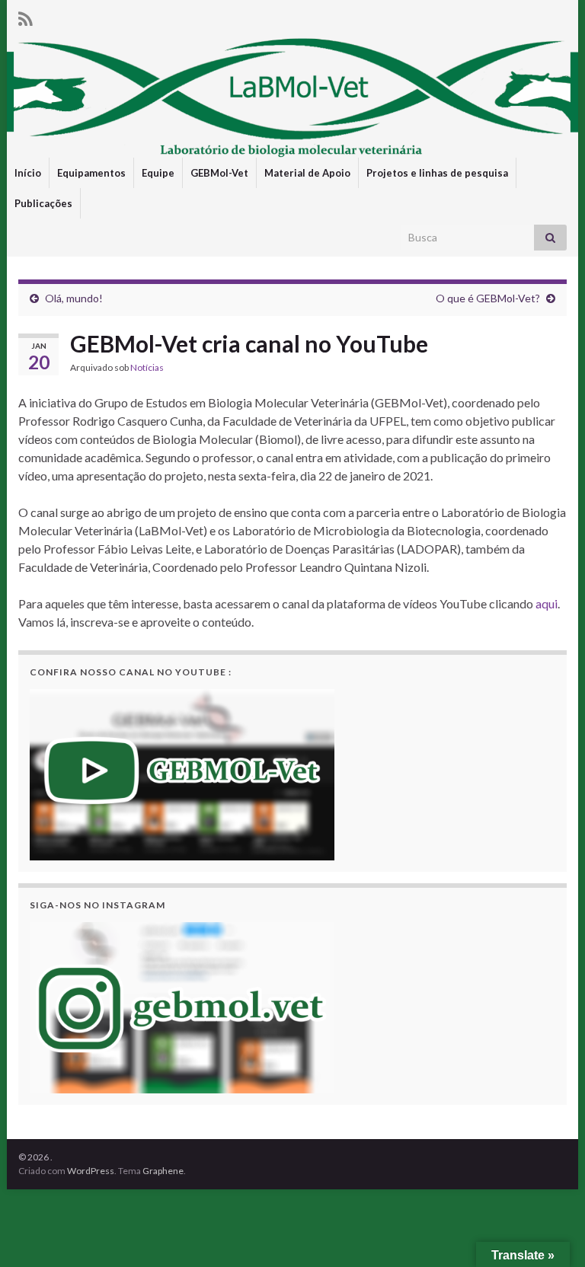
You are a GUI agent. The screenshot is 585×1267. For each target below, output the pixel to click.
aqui (546, 603)
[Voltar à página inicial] (292, 97)
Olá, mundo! (74, 298)
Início (27, 173)
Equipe (158, 173)
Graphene (163, 1170)
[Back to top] (551, 1233)
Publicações (43, 203)
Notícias (147, 367)
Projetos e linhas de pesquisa (437, 173)
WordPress (90, 1170)
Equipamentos (91, 173)
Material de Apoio (307, 173)
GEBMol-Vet (219, 173)
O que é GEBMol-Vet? (488, 298)
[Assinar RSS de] (25, 16)
